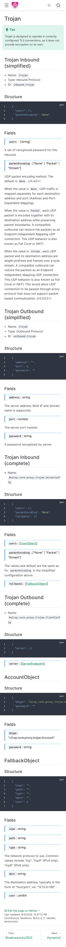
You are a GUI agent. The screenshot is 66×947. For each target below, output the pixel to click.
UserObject (28, 543)
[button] (6, 5)
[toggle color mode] (49, 5)
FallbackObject (36, 583)
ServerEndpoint (33, 663)
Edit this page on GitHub (22, 910)
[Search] (58, 5)
